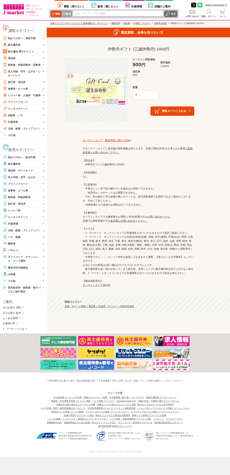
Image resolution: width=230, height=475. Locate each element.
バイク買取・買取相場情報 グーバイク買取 (130, 419)
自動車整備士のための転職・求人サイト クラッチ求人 (90, 422)
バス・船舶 (14, 237)
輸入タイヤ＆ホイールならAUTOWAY (155, 404)
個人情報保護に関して (87, 380)
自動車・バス (15, 115)
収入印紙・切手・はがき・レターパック (24, 73)
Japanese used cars (126, 401)
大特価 (11, 274)
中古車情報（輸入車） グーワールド (126, 397)
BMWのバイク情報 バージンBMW (67, 412)
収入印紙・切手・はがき (22, 177)
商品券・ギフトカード (20, 170)
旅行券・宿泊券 (17, 82)
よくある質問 (10, 318)
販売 (68, 13)
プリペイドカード (18, 102)
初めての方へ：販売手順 (22, 157)
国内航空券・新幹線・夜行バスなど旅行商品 (24, 289)
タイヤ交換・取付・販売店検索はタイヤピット (63, 408)
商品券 (11, 58)
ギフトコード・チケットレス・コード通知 (23, 258)
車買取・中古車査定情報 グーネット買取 (71, 401)
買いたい (108, 6)
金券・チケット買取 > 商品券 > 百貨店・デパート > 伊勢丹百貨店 (99, 306)
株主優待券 (14, 44)
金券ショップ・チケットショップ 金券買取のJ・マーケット (79, 23)
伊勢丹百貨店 (160, 23)
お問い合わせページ (158, 216)
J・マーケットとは (13, 328)
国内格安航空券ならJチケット (168, 422)
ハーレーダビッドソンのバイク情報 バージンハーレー (163, 408)
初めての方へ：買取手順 (22, 38)
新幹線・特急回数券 (19, 197)
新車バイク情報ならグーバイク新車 (149, 415)
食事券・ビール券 (18, 88)
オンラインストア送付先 (96, 285)
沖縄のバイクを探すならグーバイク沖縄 (116, 404)
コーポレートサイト (171, 380)
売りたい (74, 6)
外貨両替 (136, 6)
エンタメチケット (18, 108)
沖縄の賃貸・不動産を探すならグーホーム (158, 401)
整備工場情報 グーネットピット (161, 397)
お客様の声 (9, 323)
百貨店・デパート (142, 23)
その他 (11, 135)
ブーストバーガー (174, 419)
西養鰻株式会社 (54, 422)
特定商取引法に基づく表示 (62, 380)
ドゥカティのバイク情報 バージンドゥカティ (107, 412)
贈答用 (11, 243)
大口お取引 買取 (12, 307)
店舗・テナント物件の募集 (147, 380)
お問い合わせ (192, 16)
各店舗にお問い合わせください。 (129, 220)
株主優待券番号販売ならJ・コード (115, 426)
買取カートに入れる (174, 110)
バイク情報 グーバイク (103, 401)
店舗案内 (162, 6)
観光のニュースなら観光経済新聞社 (113, 415)
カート (223, 16)
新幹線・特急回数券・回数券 (24, 64)
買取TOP (115, 23)
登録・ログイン (209, 16)
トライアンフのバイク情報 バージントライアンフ (155, 412)
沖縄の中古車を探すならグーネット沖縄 (75, 404)
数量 (135, 87)
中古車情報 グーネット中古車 (67, 397)
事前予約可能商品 (18, 267)
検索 (173, 13)
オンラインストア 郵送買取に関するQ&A (107, 140)
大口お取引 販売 (12, 312)
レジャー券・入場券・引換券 (24, 95)
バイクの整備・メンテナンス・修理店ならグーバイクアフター (77, 419)
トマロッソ (158, 419)
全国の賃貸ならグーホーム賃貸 (79, 415)
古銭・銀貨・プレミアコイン (24, 128)
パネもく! (13, 250)
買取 (57, 13)
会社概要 (105, 380)
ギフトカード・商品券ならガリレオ (135, 422)
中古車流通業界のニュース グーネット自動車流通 (111, 408)
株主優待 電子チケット (21, 51)
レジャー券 (14, 210)
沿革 (114, 380)
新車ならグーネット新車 (95, 397)
